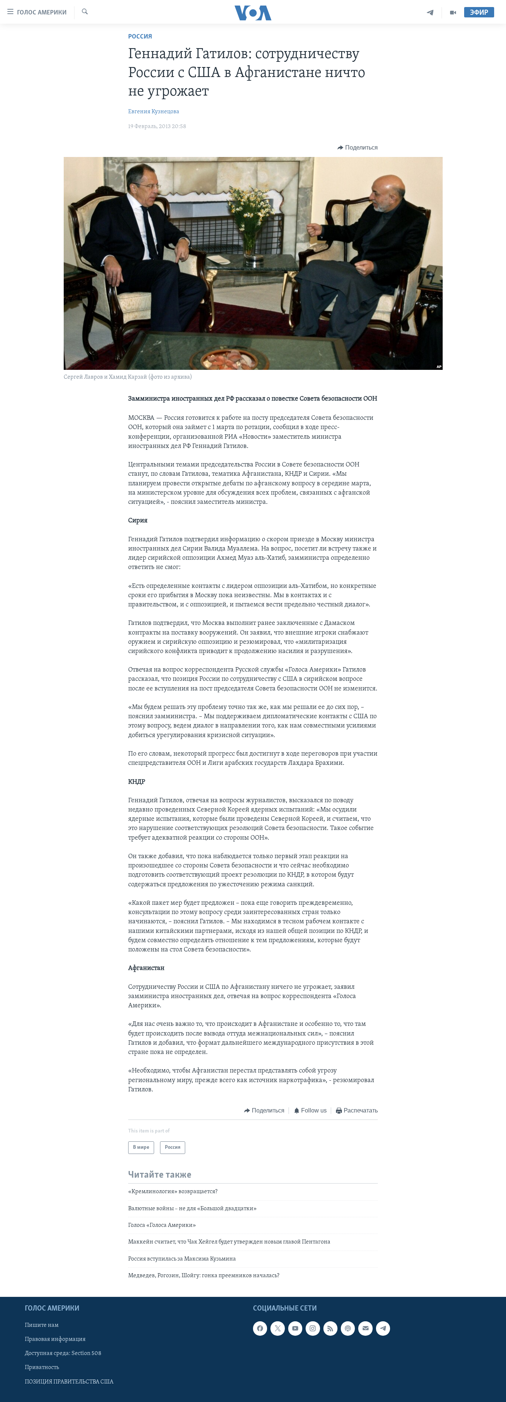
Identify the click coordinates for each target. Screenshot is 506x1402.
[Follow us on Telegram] (383, 1328)
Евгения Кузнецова (153, 112)
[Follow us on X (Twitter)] (277, 1328)
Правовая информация (55, 1339)
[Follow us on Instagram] (313, 1328)
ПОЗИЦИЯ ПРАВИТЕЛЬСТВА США (69, 1382)
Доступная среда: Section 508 (63, 1353)
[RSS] (330, 1328)
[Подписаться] (365, 1328)
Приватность (42, 1368)
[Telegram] (430, 13)
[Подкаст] (348, 1328)
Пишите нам (42, 1325)
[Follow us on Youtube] (295, 1328)
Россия (140, 37)
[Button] (357, 148)
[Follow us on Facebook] (260, 1328)
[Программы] (453, 13)
